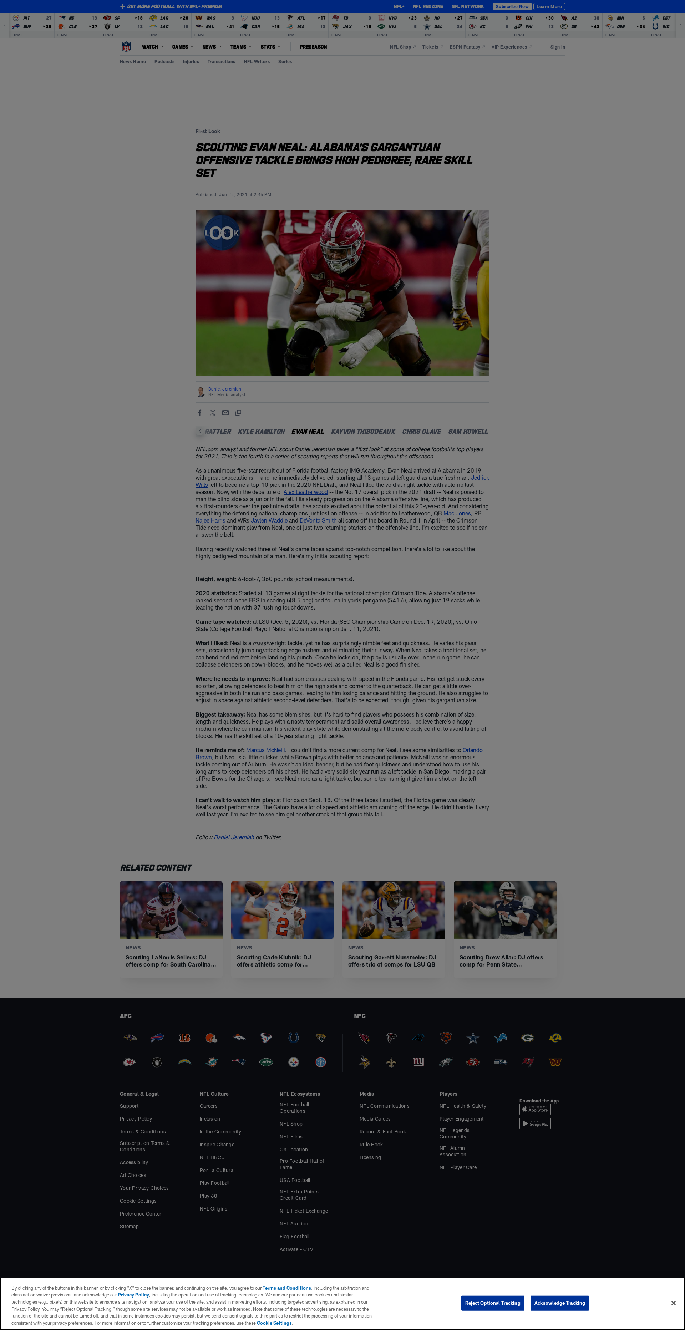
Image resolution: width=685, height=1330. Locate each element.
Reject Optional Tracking (493, 1303)
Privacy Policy (133, 1295)
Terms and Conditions (287, 1288)
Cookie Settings (274, 1322)
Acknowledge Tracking (559, 1303)
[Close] (673, 1303)
